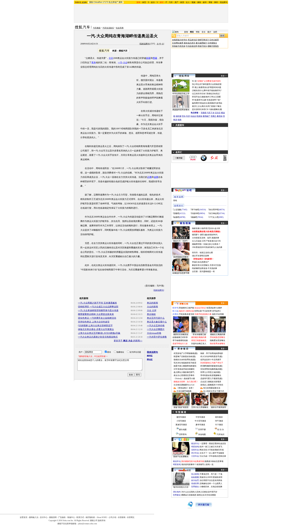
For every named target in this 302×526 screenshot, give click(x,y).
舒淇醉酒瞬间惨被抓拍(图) (211, 366)
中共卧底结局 (191, 46)
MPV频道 (219, 421)
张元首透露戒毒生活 (211, 388)
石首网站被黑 (177, 43)
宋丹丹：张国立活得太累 (202, 253)
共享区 (175, 314)
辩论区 (150, 359)
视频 (193, 2)
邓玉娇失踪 (192, 40)
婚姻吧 (194, 217)
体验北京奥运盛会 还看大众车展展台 (96, 329)
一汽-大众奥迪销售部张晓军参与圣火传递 (98, 310)
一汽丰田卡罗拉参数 (157, 337)
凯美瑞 (199, 116)
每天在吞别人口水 (180, 487)
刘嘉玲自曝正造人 (198, 343)
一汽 (120, 62)
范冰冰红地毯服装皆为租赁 (185, 363)
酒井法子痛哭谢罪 (218, 407)
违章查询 (183, 434)
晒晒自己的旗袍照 (188, 495)
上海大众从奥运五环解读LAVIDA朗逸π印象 (99, 333)
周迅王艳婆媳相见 (198, 340)
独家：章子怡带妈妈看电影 (211, 353)
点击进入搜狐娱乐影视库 (210, 382)
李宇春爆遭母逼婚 (180, 340)
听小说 (175, 311)
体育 (144, 2)
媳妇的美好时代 (211, 235)
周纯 (175, 200)
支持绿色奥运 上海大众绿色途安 (93, 322)
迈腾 (149, 177)
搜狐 (91, 2)
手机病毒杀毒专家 (186, 314)
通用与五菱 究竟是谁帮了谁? (209, 100)
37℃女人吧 (213, 217)
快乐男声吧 (214, 210)
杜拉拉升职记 (200, 308)
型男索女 (195, 487)
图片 (209, 32)
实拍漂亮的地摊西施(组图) (211, 369)
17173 (105, 2)
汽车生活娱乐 (108, 28)
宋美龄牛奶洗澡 (178, 46)
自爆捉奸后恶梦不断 (180, 273)
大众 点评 (151, 310)
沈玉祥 (195, 94)
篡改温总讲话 (189, 43)
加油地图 (202, 434)
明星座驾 (195, 447)
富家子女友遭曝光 (180, 456)
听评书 (175, 308)
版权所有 (102, 520)
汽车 (171, 2)
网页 (192, 32)
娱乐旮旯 (195, 480)
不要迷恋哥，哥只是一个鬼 (211, 474)
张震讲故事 (211, 308)
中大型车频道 (200, 421)
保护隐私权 (90, 517)
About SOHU (102, 517)
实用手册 (202, 429)
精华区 (150, 356)
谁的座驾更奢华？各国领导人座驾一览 (197, 464)
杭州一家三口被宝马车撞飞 (211, 447)
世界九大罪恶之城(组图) (210, 372)
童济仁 (195, 106)
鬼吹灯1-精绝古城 (186, 311)
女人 (188, 2)
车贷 (188, 116)
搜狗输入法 (33, 517)
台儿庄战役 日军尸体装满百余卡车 (206, 241)
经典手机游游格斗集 (203, 314)
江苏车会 (195, 456)
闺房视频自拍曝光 (180, 257)
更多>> (224, 76)
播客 (199, 2)
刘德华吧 (195, 213)
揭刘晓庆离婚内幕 (198, 337)
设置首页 (23, 517)
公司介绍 (112, 517)
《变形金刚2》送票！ (185, 388)
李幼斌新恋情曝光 (217, 337)
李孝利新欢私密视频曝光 (210, 375)
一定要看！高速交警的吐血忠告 (213, 443)
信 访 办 (220, 429)
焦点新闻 (195, 474)
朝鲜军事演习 (203, 40)
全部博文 (130, 517)
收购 (179, 120)
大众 (125, 62)
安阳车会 (195, 450)
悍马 (184, 116)
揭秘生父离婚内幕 (217, 334)
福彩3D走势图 (218, 314)
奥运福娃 (151, 314)
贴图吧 (176, 217)
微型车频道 (181, 417)
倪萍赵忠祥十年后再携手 (210, 360)
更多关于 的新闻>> (128, 340)
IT (166, 2)
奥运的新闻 (152, 303)
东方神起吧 (214, 213)
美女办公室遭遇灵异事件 (184, 375)
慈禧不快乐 (202, 46)
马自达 (193, 116)
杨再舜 (195, 103)
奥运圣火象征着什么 (157, 322)
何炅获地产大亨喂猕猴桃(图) (186, 353)
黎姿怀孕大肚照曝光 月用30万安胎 (206, 265)
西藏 (155, 58)
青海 (93, 62)
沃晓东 (195, 90)
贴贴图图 (195, 477)
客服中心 (71, 517)
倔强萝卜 (196, 235)
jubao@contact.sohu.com (87, 524)
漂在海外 (177, 492)
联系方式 (80, 517)
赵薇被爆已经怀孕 (180, 337)
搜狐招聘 (53, 517)
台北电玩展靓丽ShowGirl (184, 385)
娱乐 (153, 2)
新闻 (186, 32)
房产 (176, 2)
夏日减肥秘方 (201, 43)
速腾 (156, 177)
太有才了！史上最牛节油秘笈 (212, 453)
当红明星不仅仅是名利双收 (211, 480)
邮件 (205, 2)
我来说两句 (144, 44)
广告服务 (62, 517)
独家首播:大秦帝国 (200, 228)
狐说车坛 (195, 443)
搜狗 (120, 2)
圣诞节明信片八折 (180, 343)
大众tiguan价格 (154, 333)
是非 (194, 109)
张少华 (195, 84)
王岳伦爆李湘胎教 (184, 391)
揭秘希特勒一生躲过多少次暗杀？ (206, 244)
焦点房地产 (113, 2)
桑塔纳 (219, 116)
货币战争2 (216, 311)
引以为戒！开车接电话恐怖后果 (213, 456)
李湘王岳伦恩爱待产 (200, 262)
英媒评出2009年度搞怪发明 (211, 477)
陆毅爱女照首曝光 (217, 340)
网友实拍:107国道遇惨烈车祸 (212, 450)
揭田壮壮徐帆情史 (180, 334)
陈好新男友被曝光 (217, 343)
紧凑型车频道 (181, 425)
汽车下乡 (210, 113)
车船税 (203, 113)
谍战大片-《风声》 (181, 241)
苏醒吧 (176, 213)
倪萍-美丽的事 (213, 238)
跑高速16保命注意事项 (213, 461)
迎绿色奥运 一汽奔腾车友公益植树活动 (97, 318)
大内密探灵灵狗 (198, 238)
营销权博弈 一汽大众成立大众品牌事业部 (98, 306)
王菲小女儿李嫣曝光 (199, 407)
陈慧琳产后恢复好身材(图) (185, 356)
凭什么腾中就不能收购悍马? (209, 90)
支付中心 (44, 517)
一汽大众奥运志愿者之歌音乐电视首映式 (98, 337)
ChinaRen (97, 2)
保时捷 (178, 116)
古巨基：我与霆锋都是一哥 (203, 271)
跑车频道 (219, 417)
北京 (111, 58)
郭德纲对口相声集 (186, 308)
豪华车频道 (200, 425)
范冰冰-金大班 (214, 228)
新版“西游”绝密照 (181, 407)
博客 (210, 2)
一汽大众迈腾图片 (156, 329)
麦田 (202, 235)
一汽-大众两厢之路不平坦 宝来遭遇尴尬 (97, 303)
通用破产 (206, 116)
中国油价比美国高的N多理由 (210, 103)
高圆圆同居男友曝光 (180, 110)
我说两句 (223, 2)
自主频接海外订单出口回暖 (209, 97)
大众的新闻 (152, 306)
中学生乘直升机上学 (180, 94)
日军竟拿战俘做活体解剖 (184, 369)
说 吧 (189, 190)
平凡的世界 (207, 311)
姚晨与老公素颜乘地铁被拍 (185, 366)
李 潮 (194, 87)
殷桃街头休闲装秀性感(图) (185, 360)
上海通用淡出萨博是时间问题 (209, 87)
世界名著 (198, 311)
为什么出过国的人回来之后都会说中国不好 (199, 492)
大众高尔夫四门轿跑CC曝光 (209, 106)
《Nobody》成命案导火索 (184, 378)
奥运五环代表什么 (156, 318)
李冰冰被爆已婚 (199, 334)
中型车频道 (200, 417)
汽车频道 (97, 28)
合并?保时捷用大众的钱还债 (209, 84)
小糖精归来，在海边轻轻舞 (211, 487)
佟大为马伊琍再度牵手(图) (211, 356)
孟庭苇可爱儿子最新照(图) (211, 378)
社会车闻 (119, 28)
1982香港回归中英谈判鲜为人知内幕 (207, 247)
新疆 (148, 58)
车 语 (194, 81)
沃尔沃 (218, 113)
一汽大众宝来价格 (156, 325)
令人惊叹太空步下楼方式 (213, 391)
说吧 (215, 32)
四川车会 (195, 453)
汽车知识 (220, 434)
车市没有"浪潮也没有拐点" (209, 94)
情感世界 (195, 483)
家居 (182, 2)
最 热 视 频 (185, 223)
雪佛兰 (213, 116)
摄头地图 (183, 429)
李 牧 (194, 100)
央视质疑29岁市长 (179, 40)
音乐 (203, 32)
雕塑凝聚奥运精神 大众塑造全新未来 (96, 314)
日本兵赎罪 (214, 40)
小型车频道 (181, 421)
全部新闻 (121, 517)
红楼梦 (219, 308)
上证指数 (177, 210)
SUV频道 (219, 425)
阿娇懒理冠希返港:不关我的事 (204, 268)
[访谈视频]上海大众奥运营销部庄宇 (95, 325)
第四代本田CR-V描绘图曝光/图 (209, 109)
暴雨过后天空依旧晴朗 (206, 495)
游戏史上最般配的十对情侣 (211, 385)
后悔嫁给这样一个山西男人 (211, 483)
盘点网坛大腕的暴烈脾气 (184, 372)
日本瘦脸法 (212, 43)
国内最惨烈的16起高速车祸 (192, 461)
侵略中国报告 (213, 46)
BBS (216, 2)
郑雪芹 (195, 97)
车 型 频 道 (180, 412)
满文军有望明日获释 (200, 256)
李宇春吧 (195, 210)
